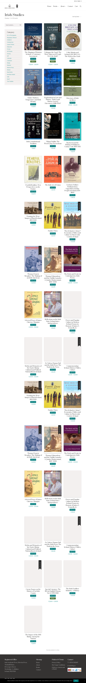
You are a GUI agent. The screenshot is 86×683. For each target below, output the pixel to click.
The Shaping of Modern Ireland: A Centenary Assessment (33, 54)
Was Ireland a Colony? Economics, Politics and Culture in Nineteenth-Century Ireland (72, 234)
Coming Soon (10, 42)
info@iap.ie (72, 666)
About (38, 665)
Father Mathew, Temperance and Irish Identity (33, 100)
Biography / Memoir (12, 37)
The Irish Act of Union (53, 185)
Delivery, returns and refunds (58, 668)
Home (38, 662)
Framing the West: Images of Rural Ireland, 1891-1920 (33, 218)
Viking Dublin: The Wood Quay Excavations (53, 143)
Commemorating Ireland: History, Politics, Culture (72, 368)
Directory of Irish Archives (72, 99)
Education (9, 46)
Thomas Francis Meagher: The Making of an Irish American (33, 276)
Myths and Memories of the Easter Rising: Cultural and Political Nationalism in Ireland (33, 369)
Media (8, 63)
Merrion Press (10, 67)
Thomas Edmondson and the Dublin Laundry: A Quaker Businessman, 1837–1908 (53, 279)
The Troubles (10, 81)
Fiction (8, 49)
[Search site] (80, 6)
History (9, 53)
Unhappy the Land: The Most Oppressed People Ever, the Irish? (52, 54)
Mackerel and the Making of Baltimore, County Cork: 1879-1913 (72, 145)
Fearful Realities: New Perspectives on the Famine (33, 187)
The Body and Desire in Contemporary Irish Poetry (72, 276)
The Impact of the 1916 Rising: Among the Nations (33, 637)
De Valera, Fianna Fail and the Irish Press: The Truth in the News (53, 365)
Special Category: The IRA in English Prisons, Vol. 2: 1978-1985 (53, 591)
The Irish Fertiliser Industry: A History (72, 590)
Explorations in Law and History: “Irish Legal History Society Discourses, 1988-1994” (52, 100)
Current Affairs (10, 44)
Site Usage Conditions (58, 665)
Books (38, 667)
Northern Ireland (11, 74)
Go (20, 25)
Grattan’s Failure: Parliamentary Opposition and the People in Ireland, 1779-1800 (72, 189)
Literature (9, 60)
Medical (9, 65)
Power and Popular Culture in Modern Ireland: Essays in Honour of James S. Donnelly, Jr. (72, 324)
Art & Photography (11, 35)
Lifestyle (9, 58)
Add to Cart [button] (33, 104)
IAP (8, 56)
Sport (8, 79)
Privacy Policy (56, 662)
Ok (76, 680)
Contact (38, 670)
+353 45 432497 (73, 662)
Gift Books (9, 51)
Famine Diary (53, 231)
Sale (8, 76)
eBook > (33, 61)
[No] (84, 680)
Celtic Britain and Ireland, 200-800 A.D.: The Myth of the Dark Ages (72, 55)
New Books (10, 72)
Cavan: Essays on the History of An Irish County (33, 591)
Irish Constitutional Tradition (33, 143)
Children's (9, 39)
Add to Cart (33, 58)
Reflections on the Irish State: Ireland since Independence (53, 321)
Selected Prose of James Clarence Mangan (33, 321)
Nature (8, 69)
